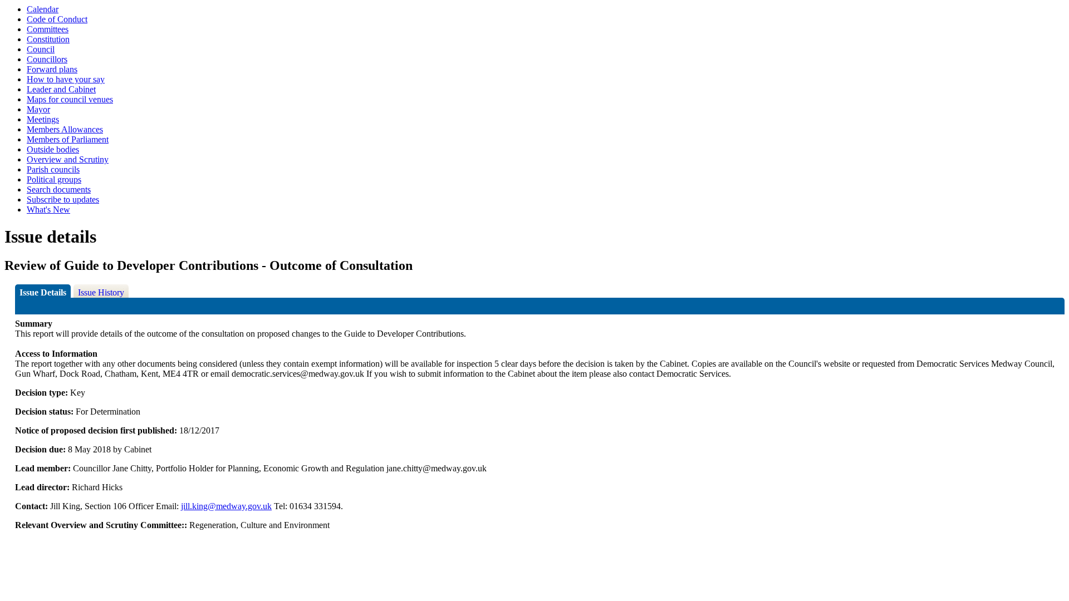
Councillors (47, 59)
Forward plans (52, 69)
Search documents (59, 189)
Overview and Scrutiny (68, 159)
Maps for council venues (70, 99)
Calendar (42, 9)
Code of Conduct (57, 19)
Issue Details (42, 292)
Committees (47, 29)
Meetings (43, 119)
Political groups (54, 179)
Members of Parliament (68, 139)
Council (41, 49)
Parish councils (53, 169)
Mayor (38, 109)
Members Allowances (65, 129)
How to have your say (66, 79)
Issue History (101, 292)
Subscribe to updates (63, 199)
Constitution (48, 39)
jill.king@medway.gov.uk (226, 506)
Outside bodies (53, 149)
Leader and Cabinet (61, 89)
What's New (48, 209)
